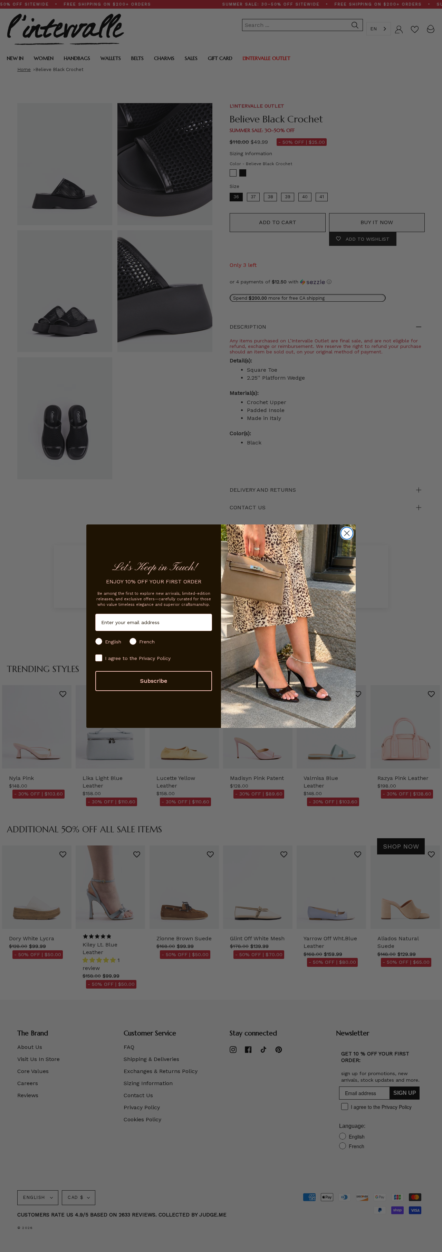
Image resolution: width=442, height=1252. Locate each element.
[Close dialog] (347, 533)
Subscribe (153, 681)
